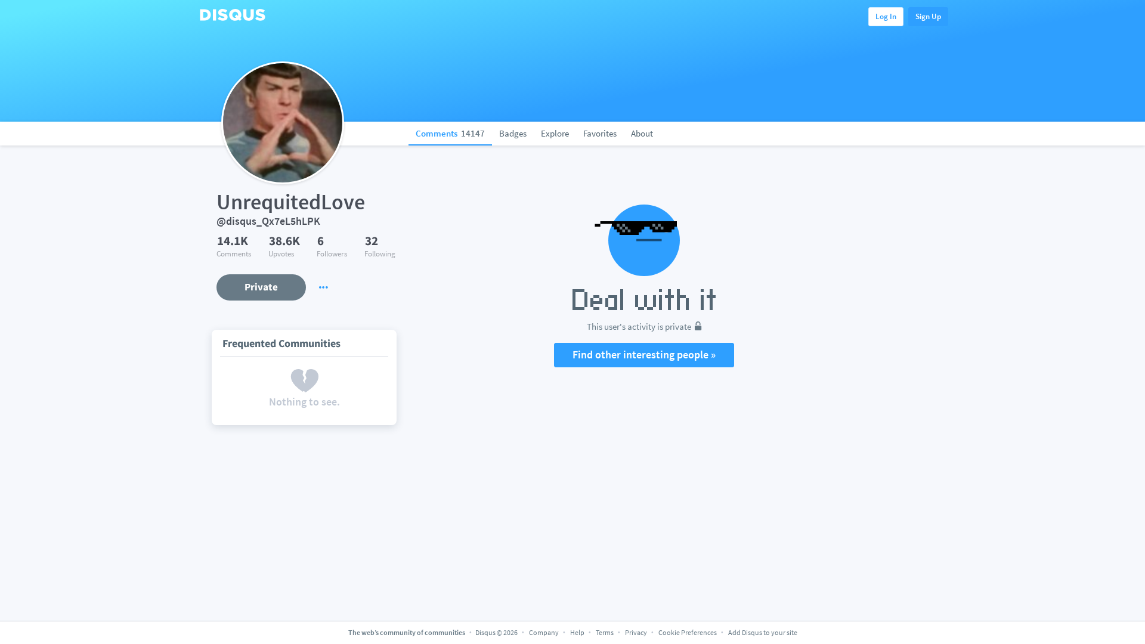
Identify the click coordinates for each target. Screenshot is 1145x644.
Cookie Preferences (688, 632)
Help (577, 632)
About (642, 133)
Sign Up (928, 16)
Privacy (636, 632)
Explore (555, 133)
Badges (513, 133)
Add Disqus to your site (762, 632)
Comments (450, 133)
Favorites (600, 133)
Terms (605, 632)
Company (544, 632)
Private (261, 286)
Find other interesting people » (644, 354)
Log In (885, 16)
